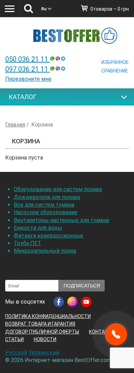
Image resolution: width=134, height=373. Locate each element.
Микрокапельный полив (45, 251)
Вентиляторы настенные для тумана (61, 220)
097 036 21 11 (27, 69)
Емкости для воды (38, 227)
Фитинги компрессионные (48, 235)
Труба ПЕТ (27, 243)
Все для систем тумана (44, 204)
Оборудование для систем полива (58, 189)
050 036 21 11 (27, 59)
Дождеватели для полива (47, 197)
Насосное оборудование (45, 212)
